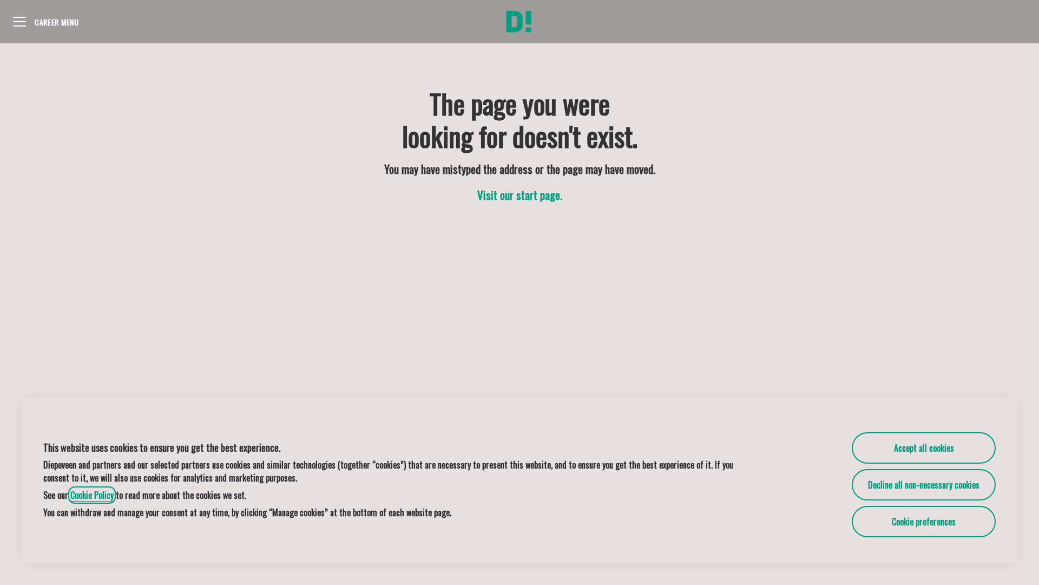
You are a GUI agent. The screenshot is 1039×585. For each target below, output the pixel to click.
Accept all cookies (924, 447)
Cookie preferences (924, 521)
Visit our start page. (519, 194)
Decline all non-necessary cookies (923, 484)
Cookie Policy (92, 495)
